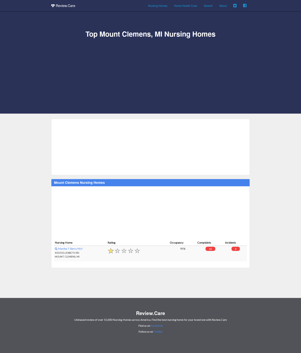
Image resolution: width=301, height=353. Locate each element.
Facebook (157, 325)
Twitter (158, 331)
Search (208, 6)
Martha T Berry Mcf (70, 248)
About (223, 6)
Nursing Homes (157, 6)
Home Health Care (185, 6)
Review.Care (65, 5)
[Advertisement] (150, 64)
